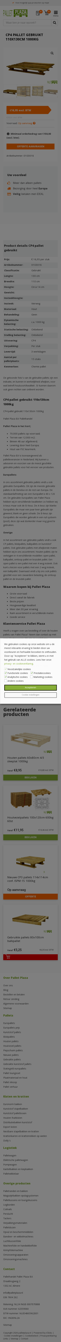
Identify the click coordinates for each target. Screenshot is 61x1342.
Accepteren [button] (30, 688)
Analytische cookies (17, 677)
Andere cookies (15, 681)
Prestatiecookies (42, 673)
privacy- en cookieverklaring (18, 664)
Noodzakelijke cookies (19, 669)
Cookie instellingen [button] (30, 695)
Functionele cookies (17, 673)
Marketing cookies (42, 677)
